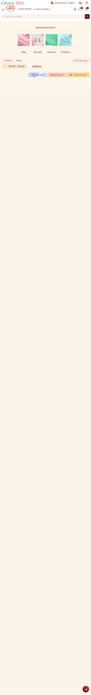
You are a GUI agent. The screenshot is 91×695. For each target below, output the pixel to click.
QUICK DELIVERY (80, 75)
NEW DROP (40, 75)
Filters (8, 61)
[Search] (87, 16)
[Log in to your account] (75, 9)
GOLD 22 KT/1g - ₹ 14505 (64, 3)
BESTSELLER (58, 75)
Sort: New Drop (81, 61)
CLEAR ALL (37, 66)
